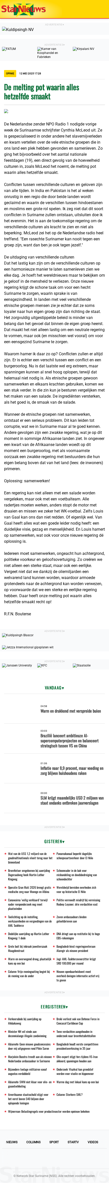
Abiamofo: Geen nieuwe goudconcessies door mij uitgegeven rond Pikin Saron (29, 1046)
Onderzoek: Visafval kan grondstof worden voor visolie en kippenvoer (75, 1071)
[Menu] (100, 9)
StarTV (73, 1142)
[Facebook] (20, 1159)
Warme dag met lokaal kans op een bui (78, 1082)
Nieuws (11, 1142)
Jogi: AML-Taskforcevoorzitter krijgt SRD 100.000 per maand (76, 961)
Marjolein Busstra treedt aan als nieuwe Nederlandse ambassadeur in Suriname (30, 1058)
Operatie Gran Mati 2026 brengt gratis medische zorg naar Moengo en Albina (29, 889)
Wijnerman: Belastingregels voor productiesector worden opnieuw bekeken (48, 1111)
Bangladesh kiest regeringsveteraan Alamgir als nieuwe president (76, 948)
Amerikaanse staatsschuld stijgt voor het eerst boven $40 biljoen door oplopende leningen (28, 1098)
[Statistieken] (106, 1179)
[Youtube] (37, 1159)
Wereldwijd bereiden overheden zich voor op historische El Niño (76, 889)
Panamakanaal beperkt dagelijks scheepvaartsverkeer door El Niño (75, 855)
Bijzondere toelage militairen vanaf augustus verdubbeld (27, 1071)
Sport (54, 1142)
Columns (33, 1142)
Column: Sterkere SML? (70, 1094)
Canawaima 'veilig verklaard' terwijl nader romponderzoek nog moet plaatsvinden (28, 904)
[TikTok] (72, 1159)
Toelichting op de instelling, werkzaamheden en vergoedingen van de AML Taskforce (30, 921)
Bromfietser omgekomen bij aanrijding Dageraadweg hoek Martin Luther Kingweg (29, 874)
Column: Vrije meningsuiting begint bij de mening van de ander (29, 973)
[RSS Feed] (89, 1159)
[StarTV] (93, 9)
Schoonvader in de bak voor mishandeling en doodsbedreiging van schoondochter (77, 874)
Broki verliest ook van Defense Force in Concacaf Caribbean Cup (78, 1021)
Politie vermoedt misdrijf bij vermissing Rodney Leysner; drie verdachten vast (78, 902)
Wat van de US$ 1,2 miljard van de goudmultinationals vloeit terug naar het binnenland (30, 857)
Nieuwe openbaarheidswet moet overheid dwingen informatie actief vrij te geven (78, 975)
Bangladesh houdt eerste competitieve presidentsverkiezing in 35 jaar (77, 1046)
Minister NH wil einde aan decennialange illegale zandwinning (27, 1033)
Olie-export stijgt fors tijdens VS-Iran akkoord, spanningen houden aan (77, 1058)
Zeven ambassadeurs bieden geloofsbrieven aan (71, 919)
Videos (93, 1142)
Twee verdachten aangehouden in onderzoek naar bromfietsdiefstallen (76, 1033)
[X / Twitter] (54, 1159)
